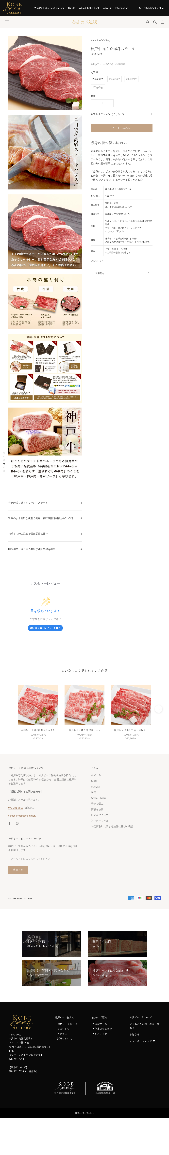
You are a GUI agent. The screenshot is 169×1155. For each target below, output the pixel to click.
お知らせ (134, 1034)
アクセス (62, 1033)
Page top (160, 1144)
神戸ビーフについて (141, 1017)
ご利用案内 (98, 273)
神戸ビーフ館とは (65, 1017)
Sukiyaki (95, 786)
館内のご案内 (99, 1017)
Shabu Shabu (98, 798)
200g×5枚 (97, 87)
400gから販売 (38, 734)
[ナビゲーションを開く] (7, 22)
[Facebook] (107, 260)
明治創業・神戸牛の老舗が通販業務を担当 (31, 549)
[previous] (10, 709)
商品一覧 (96, 775)
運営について (64, 1038)
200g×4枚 (131, 79)
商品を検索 (97, 809)
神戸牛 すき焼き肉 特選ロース (84, 730)
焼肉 (93, 792)
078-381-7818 (15, 807)
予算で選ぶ (97, 803)
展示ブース (101, 1024)
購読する (18, 869)
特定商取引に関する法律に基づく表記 (112, 826)
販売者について (99, 815)
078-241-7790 (16, 1059)
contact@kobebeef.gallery (22, 815)
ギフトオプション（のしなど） (108, 114)
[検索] (155, 22)
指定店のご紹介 (103, 1029)
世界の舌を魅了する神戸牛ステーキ (28, 502)
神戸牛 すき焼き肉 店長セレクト (38, 730)
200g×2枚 (97, 79)
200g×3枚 (114, 79)
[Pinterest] (115, 260)
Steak (94, 780)
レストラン (101, 1033)
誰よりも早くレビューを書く (45, 628)
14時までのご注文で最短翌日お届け (28, 533)
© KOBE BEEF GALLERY (20, 898)
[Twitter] (111, 260)
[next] (158, 709)
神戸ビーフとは (99, 820)
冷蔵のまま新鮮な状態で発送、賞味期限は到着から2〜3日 (40, 518)
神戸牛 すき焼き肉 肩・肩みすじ (131, 730)
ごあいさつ (63, 1029)
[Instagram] (17, 823)
